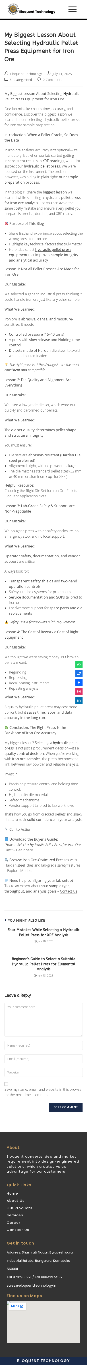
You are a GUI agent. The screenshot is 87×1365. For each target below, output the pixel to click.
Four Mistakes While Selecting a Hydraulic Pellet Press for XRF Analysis (44, 932)
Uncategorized (21, 79)
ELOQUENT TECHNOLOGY (43, 1360)
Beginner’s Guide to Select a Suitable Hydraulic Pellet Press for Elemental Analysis (43, 964)
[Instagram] (79, 691)
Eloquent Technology (26, 74)
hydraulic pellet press (53, 249)
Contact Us (68, 891)
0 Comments (52, 79)
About (13, 1147)
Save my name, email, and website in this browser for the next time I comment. (43, 1092)
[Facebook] (79, 682)
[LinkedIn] (79, 700)
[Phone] (79, 673)
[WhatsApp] (79, 664)
